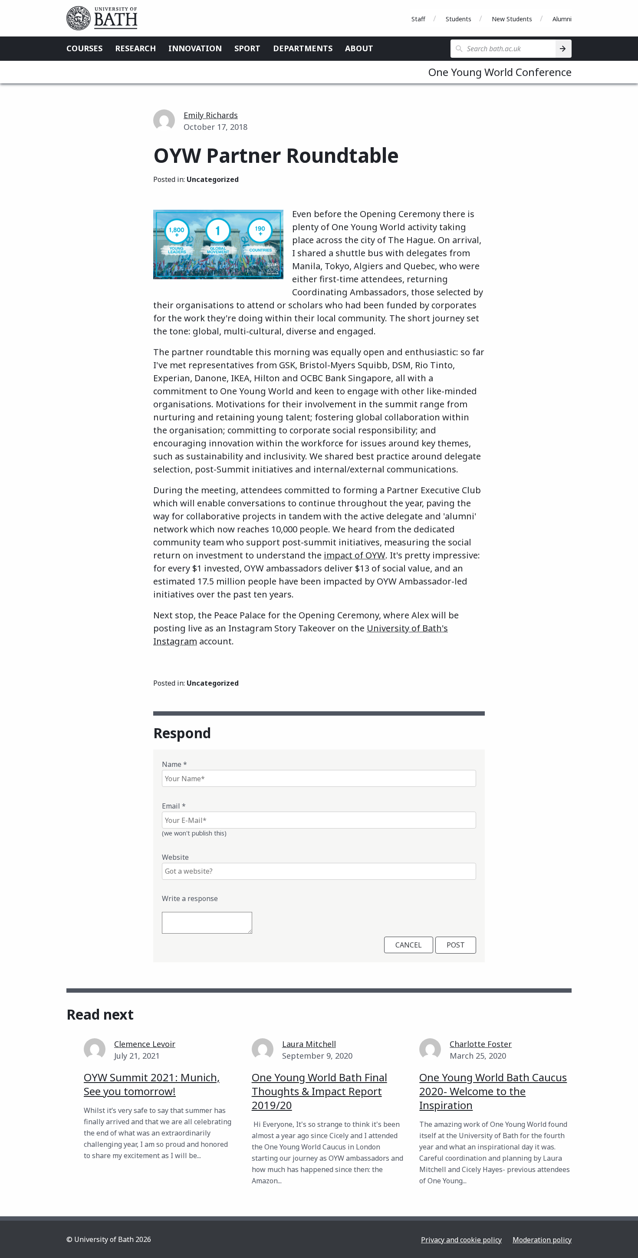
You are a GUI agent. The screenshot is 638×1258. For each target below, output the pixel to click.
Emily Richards (211, 115)
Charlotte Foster (481, 1044)
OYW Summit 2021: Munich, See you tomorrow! (152, 1084)
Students (458, 19)
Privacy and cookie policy (461, 1240)
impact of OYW (354, 555)
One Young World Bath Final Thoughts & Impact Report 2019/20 (319, 1091)
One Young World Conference (500, 72)
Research (135, 48)
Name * (174, 764)
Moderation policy (542, 1240)
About (359, 48)
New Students (512, 19)
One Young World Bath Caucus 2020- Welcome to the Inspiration (493, 1091)
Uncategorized (213, 179)
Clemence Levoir (144, 1044)
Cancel (408, 945)
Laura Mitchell (309, 1044)
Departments (302, 48)
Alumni (562, 19)
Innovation (195, 48)
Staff (418, 19)
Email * (174, 806)
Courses (84, 48)
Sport (247, 48)
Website (175, 857)
